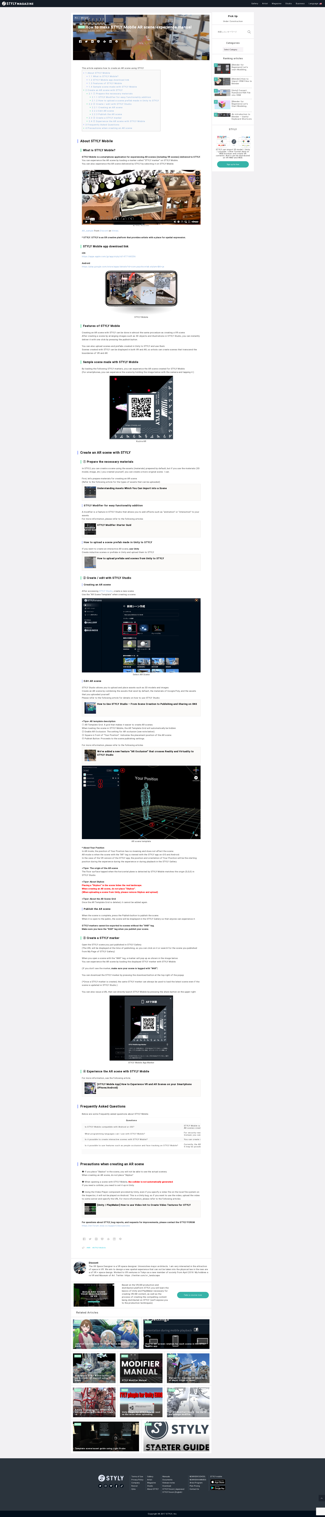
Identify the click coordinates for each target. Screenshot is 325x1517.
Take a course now (193, 1295)
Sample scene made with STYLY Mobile (113, 86)
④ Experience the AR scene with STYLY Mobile (117, 121)
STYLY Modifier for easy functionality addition (121, 97)
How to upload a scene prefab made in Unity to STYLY (125, 100)
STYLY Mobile (100, 1248)
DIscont (104, 230)
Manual (81, 27)
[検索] (249, 32)
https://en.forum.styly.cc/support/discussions (106, 1225)
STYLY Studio (106, 591)
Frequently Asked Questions (102, 124)
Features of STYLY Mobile (105, 83)
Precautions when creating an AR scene (108, 128)
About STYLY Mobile (97, 73)
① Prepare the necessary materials (111, 93)
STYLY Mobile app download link (109, 80)
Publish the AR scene (107, 114)
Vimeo (115, 230)
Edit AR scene (103, 111)
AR (89, 1248)
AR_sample (88, 230)
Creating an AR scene (107, 107)
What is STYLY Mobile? (104, 76)
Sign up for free (233, 164)
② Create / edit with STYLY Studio (110, 104)
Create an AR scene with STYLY (104, 90)
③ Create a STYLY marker (105, 118)
